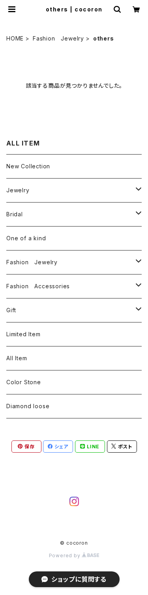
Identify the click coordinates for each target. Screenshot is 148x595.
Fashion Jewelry (58, 38)
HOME (15, 38)
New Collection (28, 166)
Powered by (65, 555)
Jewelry (18, 190)
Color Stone (23, 382)
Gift (11, 310)
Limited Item (23, 334)
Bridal (14, 214)
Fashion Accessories (38, 286)
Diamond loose (27, 406)
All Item (16, 358)
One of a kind (26, 238)
